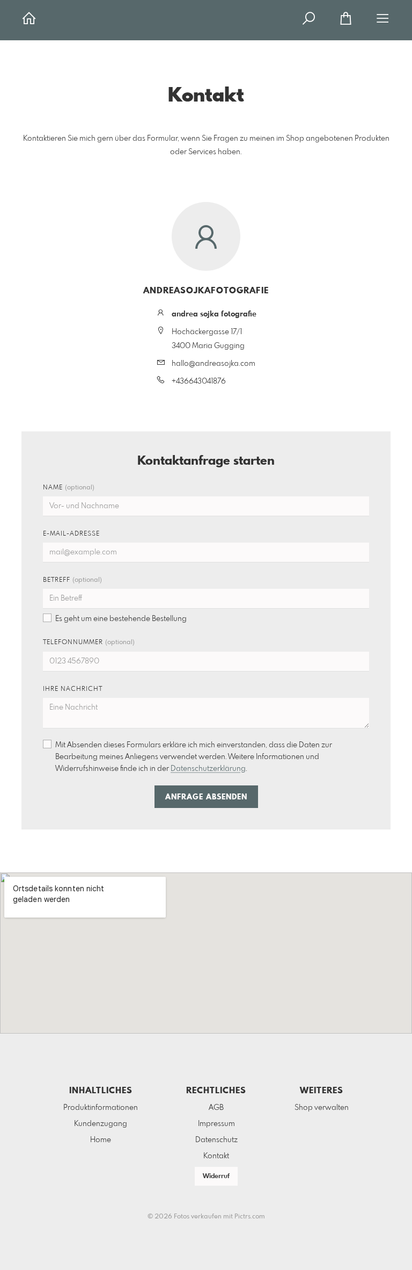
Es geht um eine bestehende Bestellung (121, 619)
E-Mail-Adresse (71, 534)
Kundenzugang (100, 1124)
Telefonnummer (89, 642)
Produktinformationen (100, 1108)
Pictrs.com (249, 1217)
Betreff (72, 580)
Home (100, 1140)
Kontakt (216, 1156)
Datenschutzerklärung (208, 769)
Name (68, 488)
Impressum (216, 1124)
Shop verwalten (322, 1108)
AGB (216, 1108)
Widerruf (216, 1176)
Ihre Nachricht (72, 689)
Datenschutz (216, 1140)
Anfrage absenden (206, 797)
